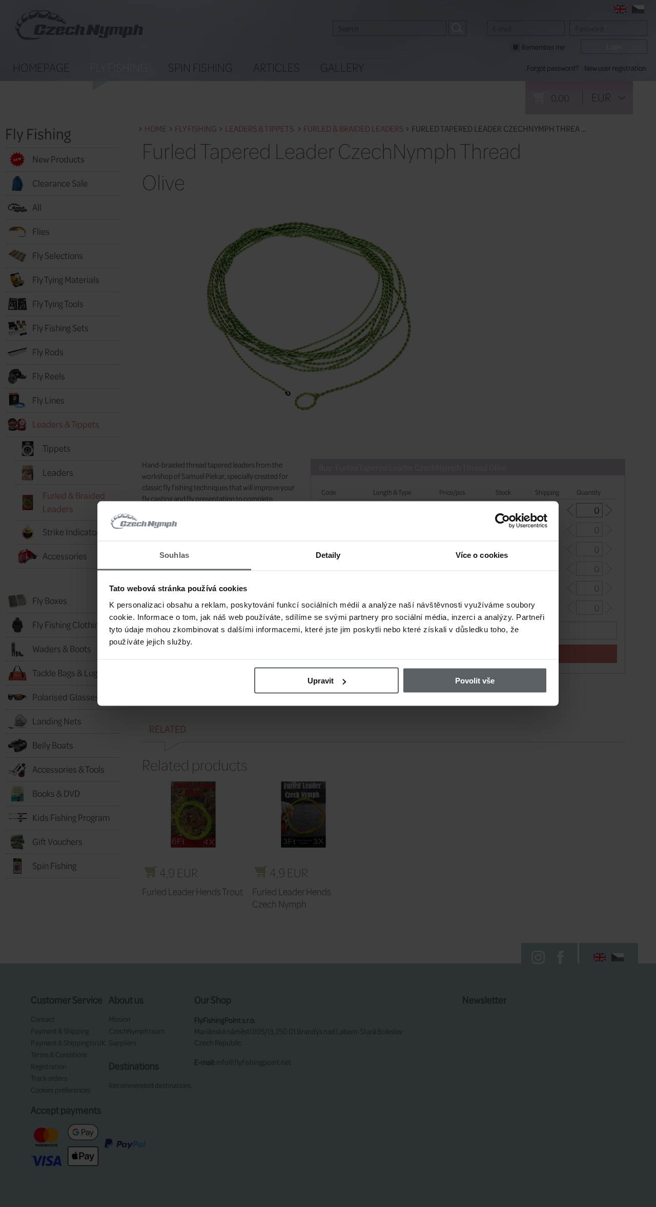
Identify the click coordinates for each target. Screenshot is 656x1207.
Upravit (321, 680)
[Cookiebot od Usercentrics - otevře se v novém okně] (502, 521)
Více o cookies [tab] (482, 554)
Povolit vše (475, 680)
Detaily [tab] (328, 554)
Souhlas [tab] (174, 554)
